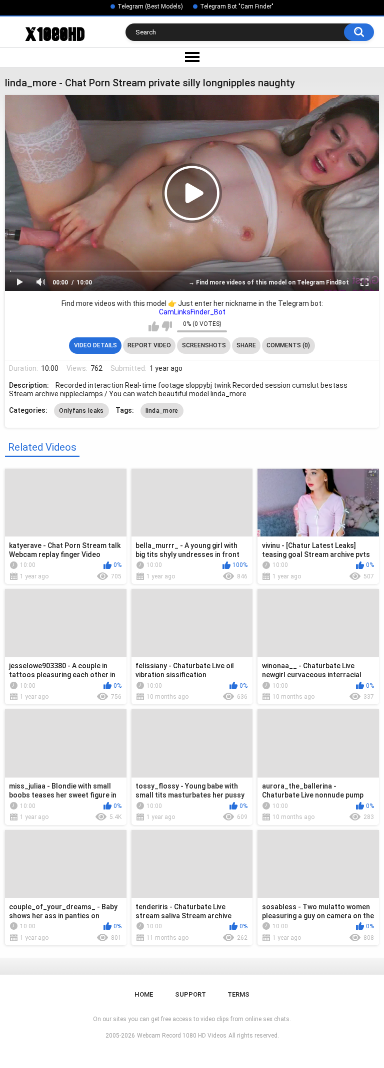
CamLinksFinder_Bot (192, 312)
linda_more (162, 410)
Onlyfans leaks (81, 410)
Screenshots (204, 345)
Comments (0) (288, 345)
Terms (239, 994)
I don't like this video (167, 326)
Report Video (149, 345)
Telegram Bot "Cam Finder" (237, 6)
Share (246, 345)
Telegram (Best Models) (150, 6)
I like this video (153, 326)
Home (143, 994)
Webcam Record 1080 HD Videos (181, 1035)
